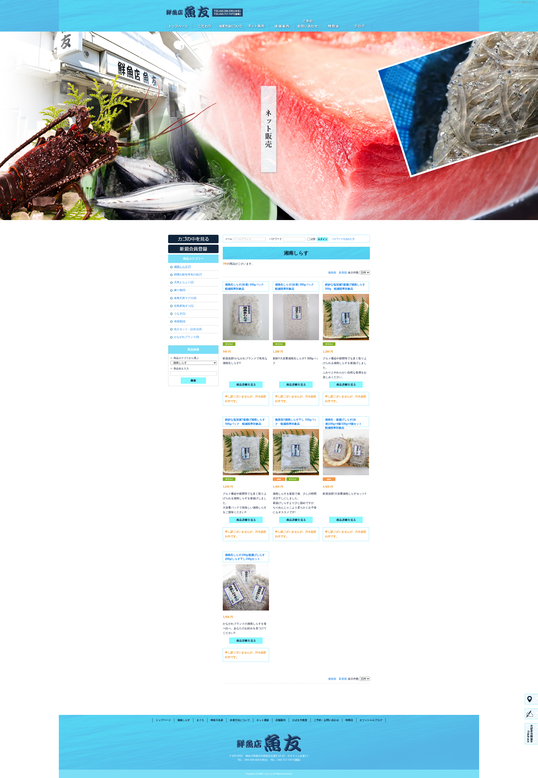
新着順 (343, 272)
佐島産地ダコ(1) (184, 305)
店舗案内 (282, 25)
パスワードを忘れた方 (343, 239)
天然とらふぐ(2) (184, 282)
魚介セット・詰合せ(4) (188, 329)
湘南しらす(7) (182, 266)
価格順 (332, 272)
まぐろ (200, 720)
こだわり (205, 25)
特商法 (333, 25)
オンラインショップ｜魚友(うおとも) (517, 2)
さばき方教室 (299, 720)
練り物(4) (179, 290)
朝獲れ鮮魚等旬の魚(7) (188, 274)
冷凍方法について (230, 25)
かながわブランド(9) (186, 337)
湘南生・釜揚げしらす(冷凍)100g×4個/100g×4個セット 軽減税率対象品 (344, 423)
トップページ (179, 25)
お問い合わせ (307, 25)
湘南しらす (183, 720)
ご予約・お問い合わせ (326, 720)
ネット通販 (256, 25)
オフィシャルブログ (359, 25)
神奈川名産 (217, 720)
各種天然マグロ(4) (185, 298)
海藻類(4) (179, 321)
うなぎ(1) (179, 313)
